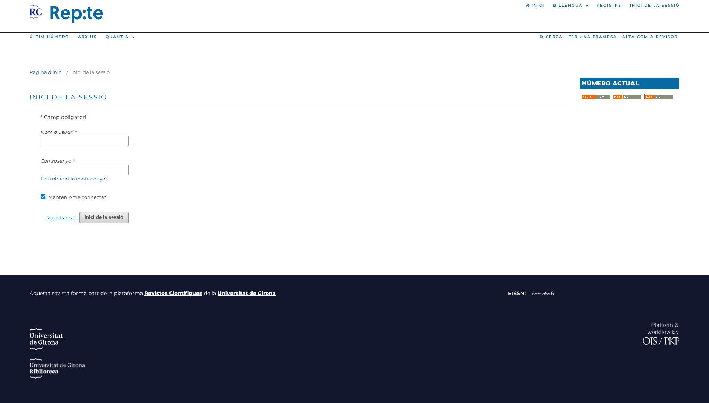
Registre (609, 5)
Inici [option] (537, 5)
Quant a (118, 36)
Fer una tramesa (592, 36)
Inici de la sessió (654, 5)
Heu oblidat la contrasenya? (74, 179)
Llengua (571, 5)
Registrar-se (60, 217)
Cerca (553, 36)
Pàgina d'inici (46, 72)
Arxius (87, 36)
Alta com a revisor (650, 36)
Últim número (49, 36)
